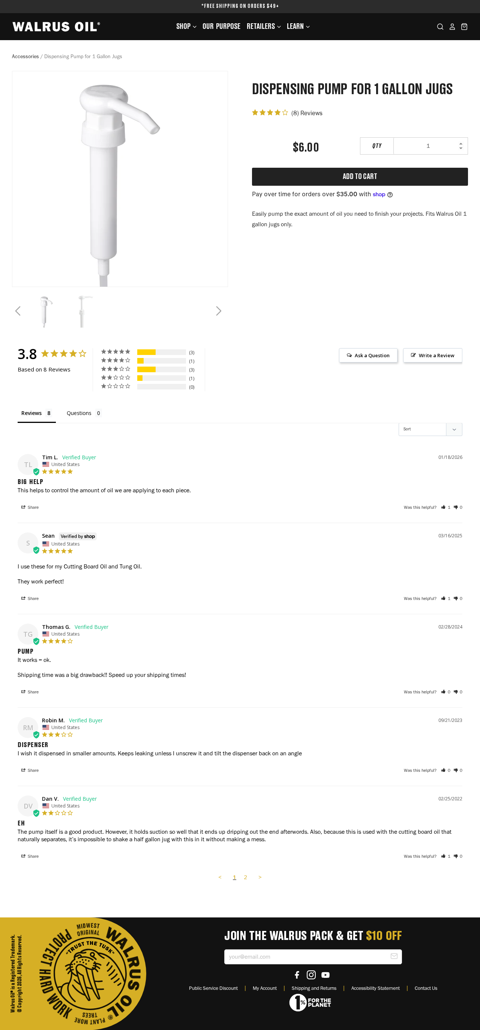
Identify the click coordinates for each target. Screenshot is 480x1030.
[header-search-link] (438, 26)
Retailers (261, 26)
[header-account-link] (450, 26)
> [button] (260, 877)
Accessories (25, 56)
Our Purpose (221, 26)
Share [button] (33, 507)
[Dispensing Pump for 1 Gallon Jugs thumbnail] (46, 311)
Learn (296, 26)
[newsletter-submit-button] (394, 957)
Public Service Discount (213, 988)
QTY (377, 146)
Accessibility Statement (375, 988)
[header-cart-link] (462, 26)
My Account (265, 988)
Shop (184, 26)
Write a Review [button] (436, 355)
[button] (445, 507)
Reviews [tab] (31, 413)
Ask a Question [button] (372, 355)
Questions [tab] (79, 413)
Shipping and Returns (314, 988)
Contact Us (426, 988)
